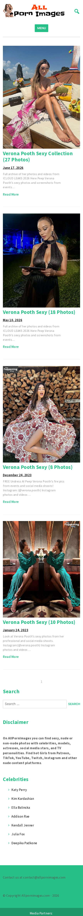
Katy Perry (19, 790)
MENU (41, 28)
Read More (11, 194)
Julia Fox (18, 834)
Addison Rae (20, 816)
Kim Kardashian (22, 799)
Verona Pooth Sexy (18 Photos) (39, 312)
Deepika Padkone (24, 843)
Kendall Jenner (22, 825)
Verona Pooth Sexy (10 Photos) (39, 622)
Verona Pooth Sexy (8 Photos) (38, 467)
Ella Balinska (20, 807)
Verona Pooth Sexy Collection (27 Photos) (38, 156)
